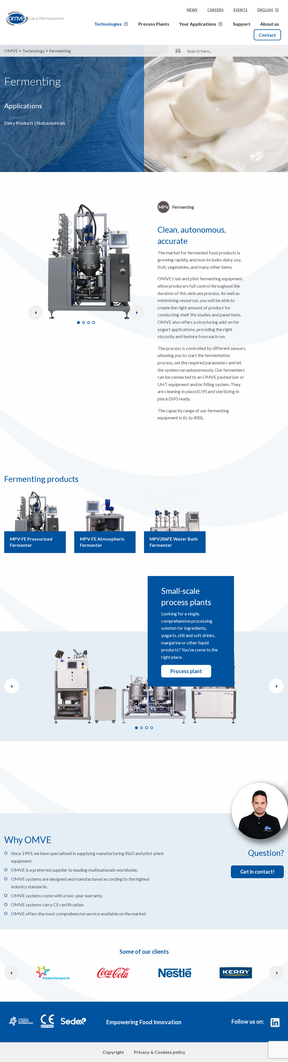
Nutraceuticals (51, 122)
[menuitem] (268, 12)
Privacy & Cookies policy (159, 1052)
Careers (215, 10)
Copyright (113, 1052)
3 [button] (88, 322)
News (192, 10)
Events (240, 10)
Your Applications (197, 24)
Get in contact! (257, 872)
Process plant (186, 671)
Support (241, 24)
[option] (86, 262)
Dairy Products (18, 122)
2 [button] (83, 322)
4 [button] (93, 322)
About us (269, 24)
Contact (267, 35)
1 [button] (78, 322)
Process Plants (153, 24)
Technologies (108, 24)
